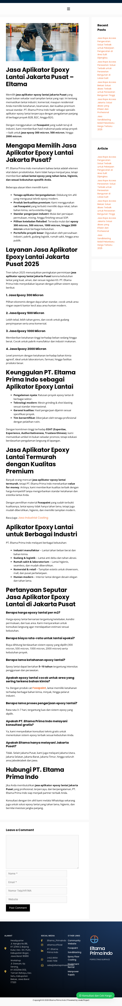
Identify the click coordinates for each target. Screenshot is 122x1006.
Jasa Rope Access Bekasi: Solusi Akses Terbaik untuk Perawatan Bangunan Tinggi (106, 89)
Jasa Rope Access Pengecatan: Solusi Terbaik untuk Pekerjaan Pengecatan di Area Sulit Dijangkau (106, 48)
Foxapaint (39, 688)
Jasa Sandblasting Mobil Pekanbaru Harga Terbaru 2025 (105, 123)
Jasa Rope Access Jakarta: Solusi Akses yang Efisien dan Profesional (106, 106)
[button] (68, 9)
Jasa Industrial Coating (33, 518)
